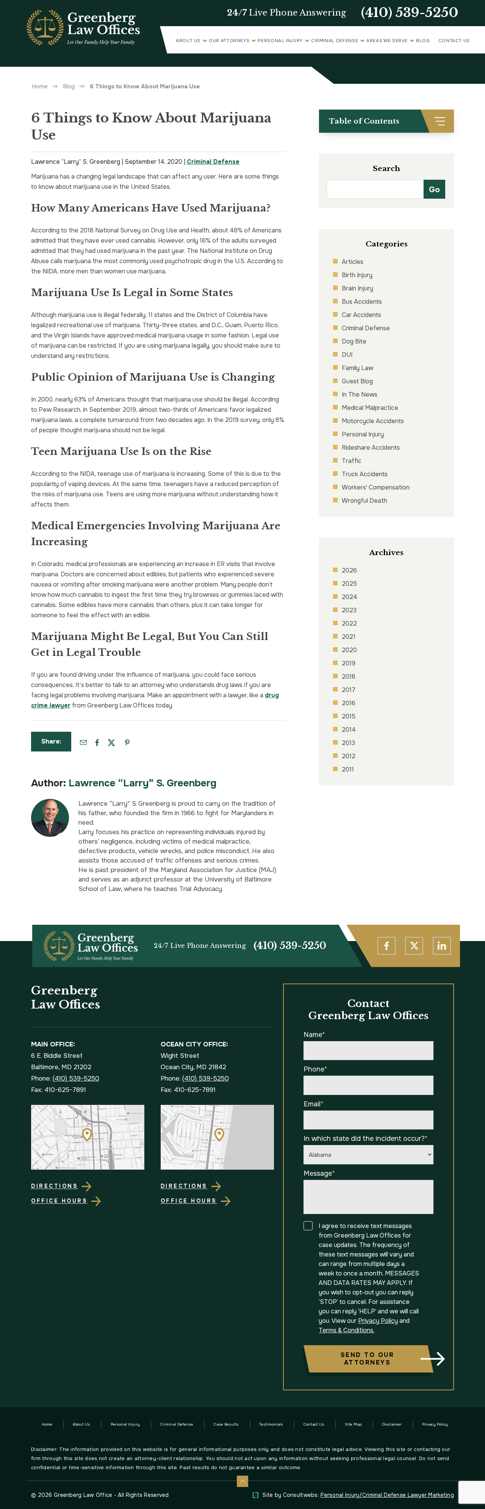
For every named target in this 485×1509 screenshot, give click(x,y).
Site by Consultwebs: (358, 1495)
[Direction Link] (88, 1137)
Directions (54, 1186)
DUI (347, 355)
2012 (348, 756)
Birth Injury (357, 275)
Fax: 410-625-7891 (58, 1090)
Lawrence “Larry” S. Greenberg (142, 783)
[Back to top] (242, 1481)
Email (314, 1104)
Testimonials (271, 1424)
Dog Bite (354, 341)
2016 (348, 703)
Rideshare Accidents (371, 448)
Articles (352, 262)
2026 (349, 570)
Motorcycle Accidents (373, 421)
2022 (349, 623)
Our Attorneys (229, 41)
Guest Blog (357, 381)
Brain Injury (357, 288)
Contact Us (454, 41)
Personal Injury (280, 41)
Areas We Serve (387, 41)
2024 (349, 597)
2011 (348, 769)
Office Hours (59, 1200)
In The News (359, 394)
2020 (349, 650)
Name (314, 1034)
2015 (348, 716)
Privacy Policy (378, 1321)
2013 (348, 743)
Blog (423, 41)
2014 (349, 730)
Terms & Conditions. (346, 1330)
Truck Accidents (365, 474)
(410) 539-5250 (409, 12)
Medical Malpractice (370, 408)
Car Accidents (361, 315)
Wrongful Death (364, 501)
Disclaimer (392, 1424)
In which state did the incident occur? (366, 1138)
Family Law (357, 368)
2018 (348, 677)
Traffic (351, 461)
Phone (315, 1069)
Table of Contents (364, 121)
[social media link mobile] (386, 946)
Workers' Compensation (376, 487)
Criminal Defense (334, 41)
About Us (188, 41)
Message (319, 1173)
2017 (348, 690)
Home (40, 86)
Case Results (226, 1424)
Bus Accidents (362, 302)
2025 (349, 584)
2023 (349, 610)
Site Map (353, 1424)
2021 (348, 637)
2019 (348, 663)
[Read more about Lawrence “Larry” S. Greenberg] (50, 803)
